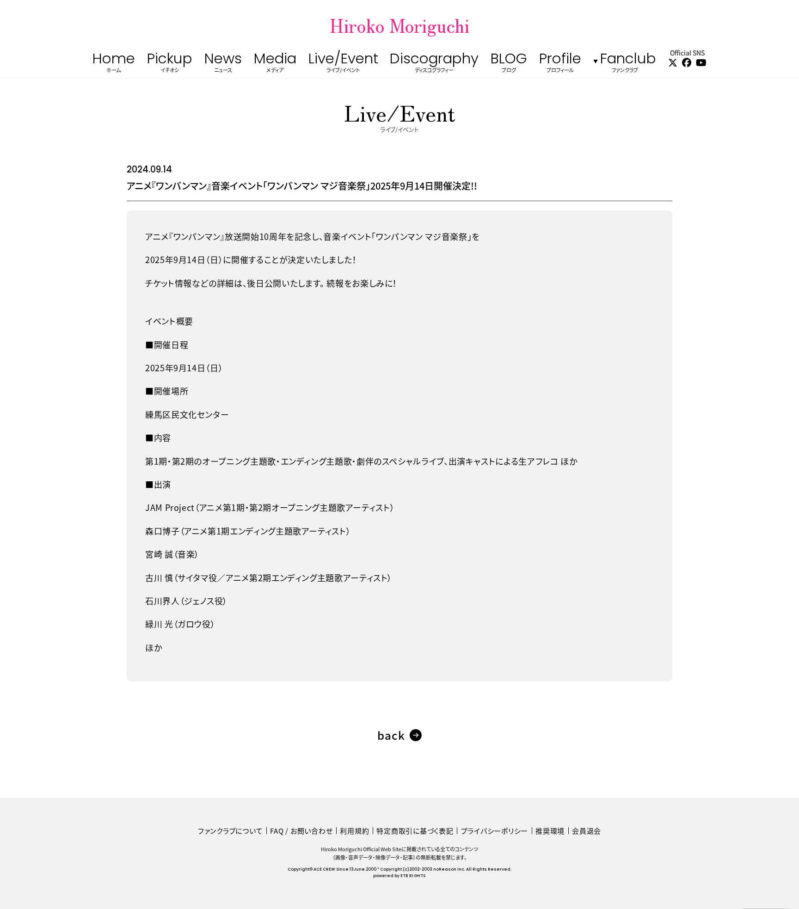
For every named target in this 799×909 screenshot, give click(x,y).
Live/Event (343, 64)
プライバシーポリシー (495, 830)
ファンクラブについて (230, 830)
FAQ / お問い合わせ (301, 830)
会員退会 (586, 830)
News (223, 64)
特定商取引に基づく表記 (414, 830)
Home (113, 64)
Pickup (169, 64)
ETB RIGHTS (412, 876)
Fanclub (628, 64)
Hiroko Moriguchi (399, 25)
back (391, 735)
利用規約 (354, 830)
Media (275, 64)
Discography (434, 64)
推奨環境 (550, 830)
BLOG (509, 64)
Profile (560, 64)
